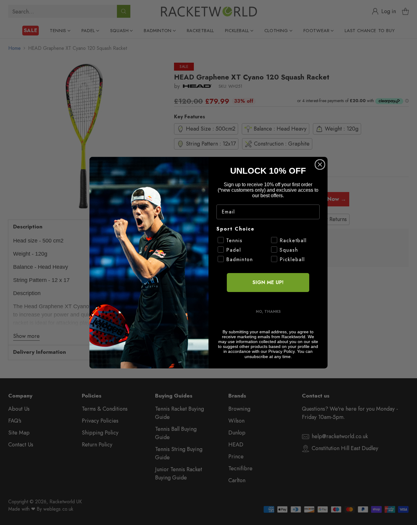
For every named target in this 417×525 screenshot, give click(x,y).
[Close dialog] (320, 164)
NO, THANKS (268, 311)
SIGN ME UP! (268, 282)
